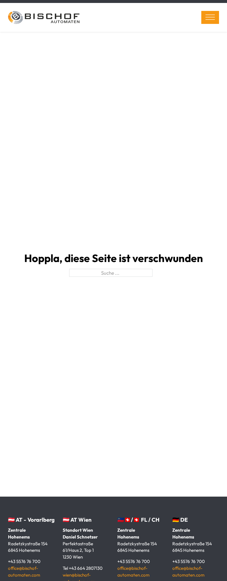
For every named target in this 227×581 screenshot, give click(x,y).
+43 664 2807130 (86, 568)
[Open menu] (210, 17)
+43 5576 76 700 (24, 561)
